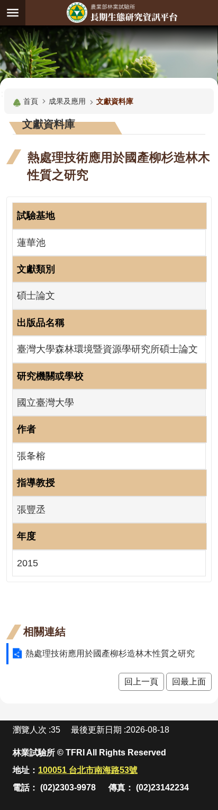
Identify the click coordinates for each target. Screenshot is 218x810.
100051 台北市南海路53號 (88, 770)
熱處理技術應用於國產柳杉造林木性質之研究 (110, 653)
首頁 (30, 101)
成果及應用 (67, 101)
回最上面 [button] (189, 681)
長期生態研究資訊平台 (122, 12)
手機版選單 (12, 12)
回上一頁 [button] (141, 681)
